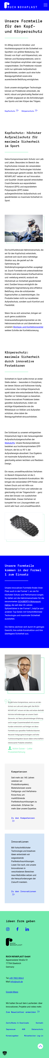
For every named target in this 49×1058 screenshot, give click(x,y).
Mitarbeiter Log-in (33, 1036)
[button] (4, 1053)
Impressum (10, 1029)
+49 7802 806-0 (16, 978)
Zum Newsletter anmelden (21, 1012)
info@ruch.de (16, 981)
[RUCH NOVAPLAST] (24, 5)
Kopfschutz (10, 111)
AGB (23, 1029)
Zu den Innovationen (23, 891)
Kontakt (39, 1023)
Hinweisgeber (12, 1036)
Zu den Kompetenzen (23, 818)
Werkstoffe (10, 443)
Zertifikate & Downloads (17, 1023)
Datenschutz (37, 1029)
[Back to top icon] (40, 1046)
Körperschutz (28, 111)
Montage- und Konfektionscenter (28, 327)
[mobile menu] (45, 5)
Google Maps (12, 992)
